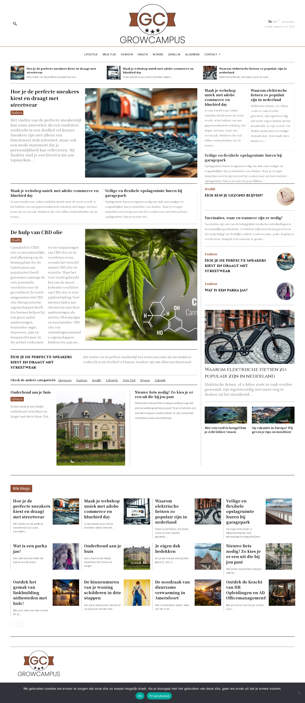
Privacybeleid (159, 696)
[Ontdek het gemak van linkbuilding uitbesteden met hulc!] (66, 592)
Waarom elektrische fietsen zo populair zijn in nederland (253, 70)
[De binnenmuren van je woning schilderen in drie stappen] (137, 592)
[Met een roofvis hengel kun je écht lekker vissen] (226, 415)
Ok (140, 696)
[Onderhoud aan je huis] (90, 428)
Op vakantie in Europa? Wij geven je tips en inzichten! (272, 430)
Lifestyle (17, 399)
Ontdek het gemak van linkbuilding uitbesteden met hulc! (30, 592)
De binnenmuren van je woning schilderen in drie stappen (102, 590)
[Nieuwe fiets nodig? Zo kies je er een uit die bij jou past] (279, 556)
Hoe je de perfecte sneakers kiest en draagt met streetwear (61, 70)
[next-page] (21, 624)
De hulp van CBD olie (36, 232)
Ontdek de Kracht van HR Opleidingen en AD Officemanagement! (246, 590)
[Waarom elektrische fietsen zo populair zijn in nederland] (210, 73)
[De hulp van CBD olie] (141, 285)
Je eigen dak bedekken (167, 548)
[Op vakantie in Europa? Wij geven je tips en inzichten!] (273, 415)
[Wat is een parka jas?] (286, 291)
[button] (14, 23)
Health (16, 240)
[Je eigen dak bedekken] (208, 556)
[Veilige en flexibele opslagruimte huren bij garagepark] (279, 511)
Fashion (16, 113)
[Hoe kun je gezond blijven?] (286, 196)
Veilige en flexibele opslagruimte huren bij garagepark (240, 511)
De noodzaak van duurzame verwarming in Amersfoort (172, 590)
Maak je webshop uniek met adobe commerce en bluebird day (158, 70)
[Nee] (299, 692)
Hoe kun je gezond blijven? (234, 195)
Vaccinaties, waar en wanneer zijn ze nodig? (244, 217)
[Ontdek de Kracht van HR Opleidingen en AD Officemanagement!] (282, 592)
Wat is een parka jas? (226, 290)
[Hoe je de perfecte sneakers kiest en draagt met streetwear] (17, 73)
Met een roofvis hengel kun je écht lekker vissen (225, 430)
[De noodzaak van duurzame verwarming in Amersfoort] (208, 592)
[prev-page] (13, 624)
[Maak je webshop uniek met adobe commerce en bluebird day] (114, 73)
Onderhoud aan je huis (30, 392)
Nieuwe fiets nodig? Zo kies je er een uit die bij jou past (164, 394)
